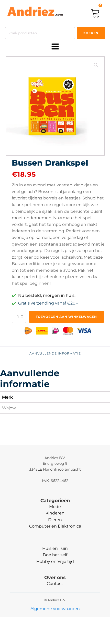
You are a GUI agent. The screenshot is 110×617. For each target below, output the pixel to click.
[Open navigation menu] (55, 47)
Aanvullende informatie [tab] (55, 353)
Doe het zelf (55, 554)
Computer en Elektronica (55, 526)
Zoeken (90, 33)
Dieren (55, 519)
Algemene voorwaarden (55, 608)
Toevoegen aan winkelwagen (66, 317)
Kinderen (55, 513)
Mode (55, 506)
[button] (96, 65)
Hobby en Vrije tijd (55, 561)
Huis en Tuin (55, 548)
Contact (55, 583)
